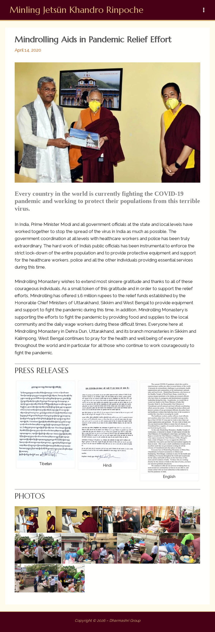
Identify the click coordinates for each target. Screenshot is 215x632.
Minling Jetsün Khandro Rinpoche (76, 9)
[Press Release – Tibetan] (45, 421)
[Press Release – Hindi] (107, 422)
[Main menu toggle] (204, 10)
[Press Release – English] (169, 428)
